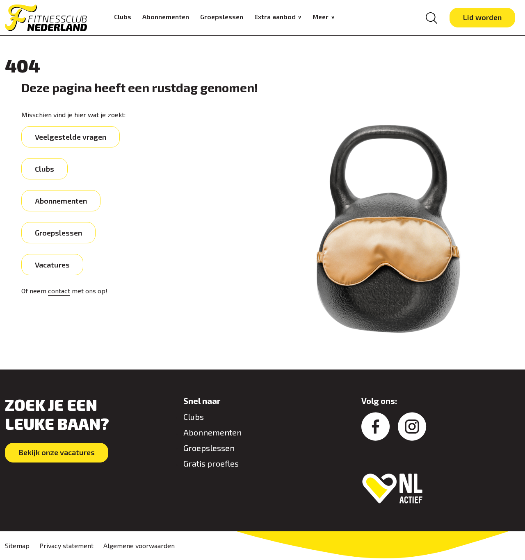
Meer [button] (321, 16)
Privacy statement (66, 545)
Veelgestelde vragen (70, 136)
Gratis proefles (211, 463)
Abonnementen (165, 16)
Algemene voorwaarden (139, 545)
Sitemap (17, 545)
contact (59, 291)
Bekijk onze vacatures (56, 452)
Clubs (122, 16)
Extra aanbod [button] (275, 16)
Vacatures (52, 264)
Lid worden (482, 17)
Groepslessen (221, 16)
